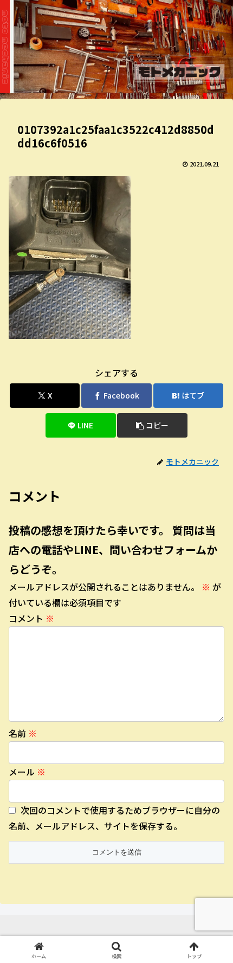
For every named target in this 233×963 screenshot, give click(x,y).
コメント (31, 618)
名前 (23, 733)
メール (27, 771)
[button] (152, 425)
